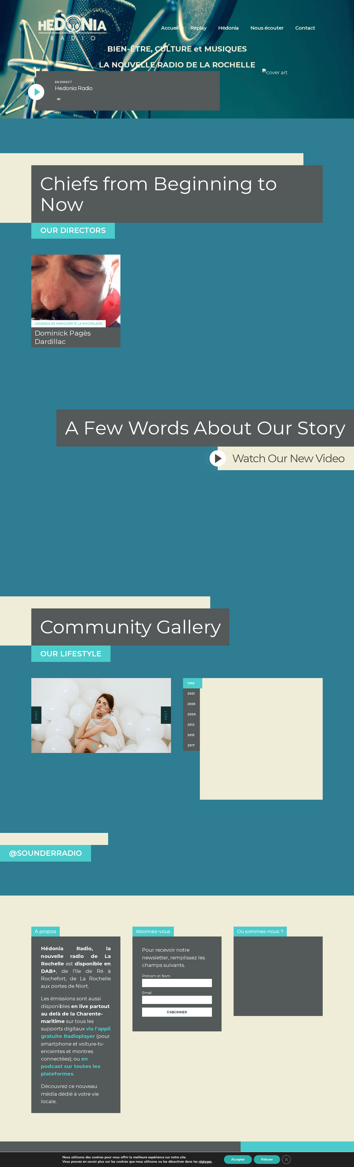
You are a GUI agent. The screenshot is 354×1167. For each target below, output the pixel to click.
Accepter (238, 1159)
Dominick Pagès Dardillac (63, 337)
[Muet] (58, 99)
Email (146, 993)
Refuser (267, 1159)
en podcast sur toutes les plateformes (70, 1066)
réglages (205, 1162)
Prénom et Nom (156, 976)
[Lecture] (36, 92)
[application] (132, 99)
